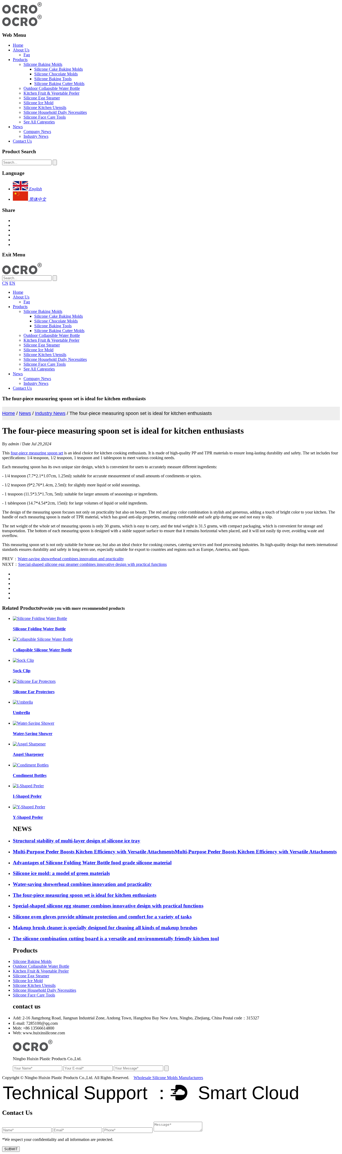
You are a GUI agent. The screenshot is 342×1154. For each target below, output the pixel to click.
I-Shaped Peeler (27, 796)
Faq (27, 55)
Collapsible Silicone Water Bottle (42, 650)
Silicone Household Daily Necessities (55, 112)
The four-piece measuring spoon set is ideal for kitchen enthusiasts (84, 895)
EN (12, 283)
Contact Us (22, 141)
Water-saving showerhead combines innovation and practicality (71, 558)
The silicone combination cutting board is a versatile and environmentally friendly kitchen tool (116, 938)
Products (20, 59)
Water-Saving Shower (32, 733)
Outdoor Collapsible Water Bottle (52, 88)
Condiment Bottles (29, 775)
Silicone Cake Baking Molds (58, 69)
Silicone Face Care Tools (45, 117)
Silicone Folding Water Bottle (39, 629)
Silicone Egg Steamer (42, 98)
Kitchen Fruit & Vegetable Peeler (51, 93)
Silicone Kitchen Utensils (45, 107)
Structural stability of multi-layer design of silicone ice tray (76, 841)
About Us (21, 50)
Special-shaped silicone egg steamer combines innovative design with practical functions (92, 564)
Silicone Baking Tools (53, 78)
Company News (37, 131)
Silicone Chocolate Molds (56, 74)
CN (5, 283)
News (18, 126)
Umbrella (21, 712)
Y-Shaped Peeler (28, 817)
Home (18, 45)
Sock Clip (21, 670)
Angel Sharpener (28, 754)
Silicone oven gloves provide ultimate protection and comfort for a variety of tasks (102, 916)
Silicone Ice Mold (38, 102)
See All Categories (39, 122)
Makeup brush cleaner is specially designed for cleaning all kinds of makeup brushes (105, 927)
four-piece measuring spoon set (37, 453)
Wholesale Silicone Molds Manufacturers (168, 1077)
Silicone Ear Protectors (34, 691)
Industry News (36, 136)
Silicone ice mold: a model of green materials (61, 873)
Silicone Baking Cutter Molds (59, 83)
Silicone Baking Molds (43, 64)
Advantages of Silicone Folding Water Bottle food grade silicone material (92, 862)
